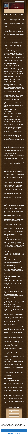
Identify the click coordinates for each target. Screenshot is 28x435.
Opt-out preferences (10, 433)
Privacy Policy (17, 433)
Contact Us (22, 1)
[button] (26, 419)
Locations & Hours (18, 1)
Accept (14, 430)
